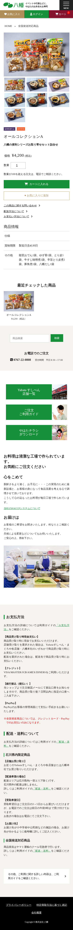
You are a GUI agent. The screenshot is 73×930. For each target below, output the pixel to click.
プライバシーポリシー (18, 905)
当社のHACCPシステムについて (22, 508)
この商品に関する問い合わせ (20, 205)
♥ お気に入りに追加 (36, 195)
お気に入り (13, 14)
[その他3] (14, 99)
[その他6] (14, 114)
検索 (56, 338)
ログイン (38, 14)
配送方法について (14, 211)
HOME (8, 26)
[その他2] (59, 84)
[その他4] (36, 99)
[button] (66, 5)
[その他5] (59, 99)
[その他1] (36, 84)
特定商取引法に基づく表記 (51, 905)
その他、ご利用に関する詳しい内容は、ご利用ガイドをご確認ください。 (33, 876)
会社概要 (36, 912)
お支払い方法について (16, 216)
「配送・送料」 (42, 788)
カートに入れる (38, 184)
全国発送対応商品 (28, 26)
